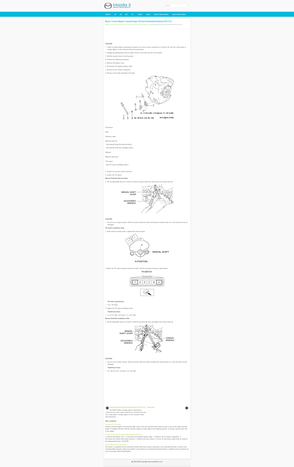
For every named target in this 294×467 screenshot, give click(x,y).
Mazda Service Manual (179, 14)
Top (132, 14)
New (126, 14)
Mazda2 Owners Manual (161, 14)
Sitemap (139, 14)
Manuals (108, 14)
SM (121, 14)
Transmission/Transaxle (133, 24)
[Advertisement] (147, 35)
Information (144, 24)
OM (115, 14)
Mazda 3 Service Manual (112, 24)
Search (148, 14)
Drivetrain (122, 24)
